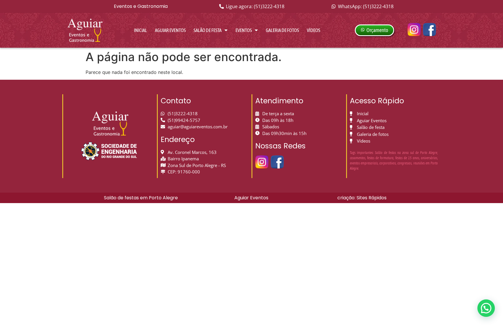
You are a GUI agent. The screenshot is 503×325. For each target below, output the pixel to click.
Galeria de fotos (282, 30)
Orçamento (377, 30)
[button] (486, 308)
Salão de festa (208, 30)
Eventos (243, 30)
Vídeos (313, 30)
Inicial (140, 30)
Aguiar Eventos (170, 30)
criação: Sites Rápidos (362, 197)
